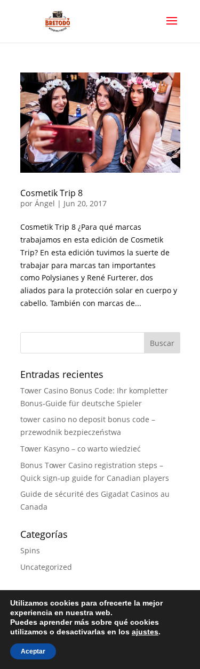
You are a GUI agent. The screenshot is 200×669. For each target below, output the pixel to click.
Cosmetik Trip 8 (51, 193)
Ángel (45, 203)
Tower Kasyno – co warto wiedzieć (80, 449)
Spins (30, 550)
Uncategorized (46, 567)
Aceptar (33, 651)
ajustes (145, 631)
